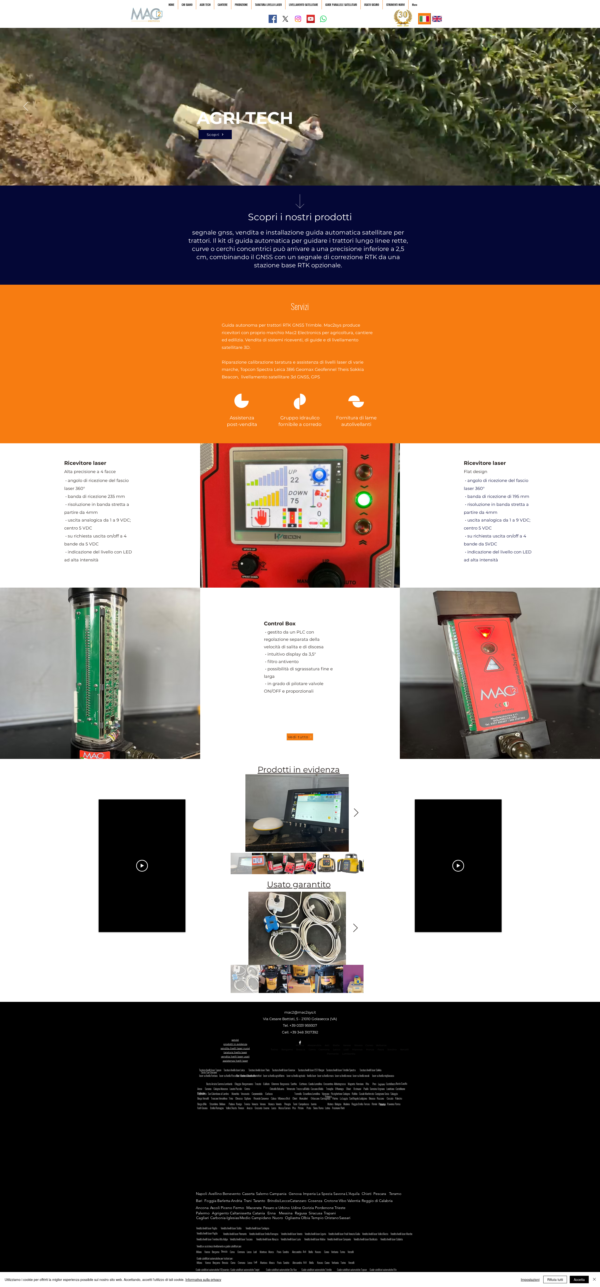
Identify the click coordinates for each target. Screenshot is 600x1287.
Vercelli (406, 1049)
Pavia (381, 1049)
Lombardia (348, 1053)
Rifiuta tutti (555, 1279)
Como (312, 1049)
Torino (274, 1049)
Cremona (324, 1049)
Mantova (357, 1049)
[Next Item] (356, 812)
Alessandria (314, 1045)
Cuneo (369, 1045)
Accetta (579, 1279)
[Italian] (424, 18)
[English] (437, 18)
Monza (370, 1049)
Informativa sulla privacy (203, 1279)
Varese (347, 1045)
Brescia (300, 1049)
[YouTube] (311, 19)
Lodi (346, 1049)
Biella (337, 1045)
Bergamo (287, 1049)
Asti (327, 1045)
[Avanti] (574, 107)
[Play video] (142, 866)
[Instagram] (298, 19)
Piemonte (333, 1053)
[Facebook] (273, 19)
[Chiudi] (594, 1279)
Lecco (336, 1049)
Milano (300, 1045)
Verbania (381, 1045)
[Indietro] (25, 107)
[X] (285, 19)
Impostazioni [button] (530, 1279)
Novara (358, 1045)
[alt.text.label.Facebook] (300, 1042)
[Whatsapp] (323, 19)
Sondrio (392, 1049)
